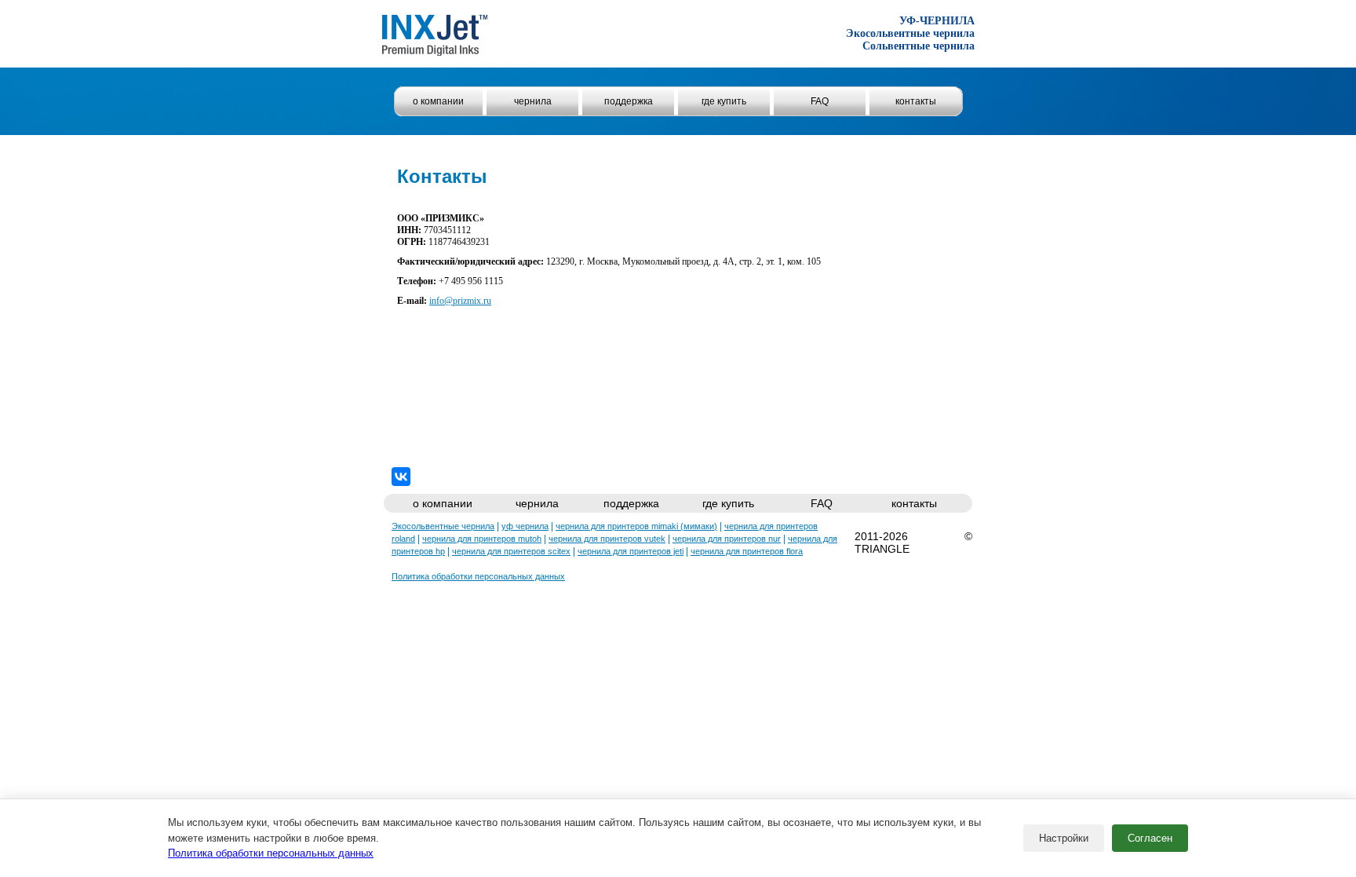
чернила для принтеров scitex (511, 551)
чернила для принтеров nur (727, 538)
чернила (533, 101)
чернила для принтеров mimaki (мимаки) (636, 526)
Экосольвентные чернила (443, 526)
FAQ (820, 101)
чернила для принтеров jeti (630, 551)
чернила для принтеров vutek (607, 538)
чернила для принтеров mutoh (481, 538)
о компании (438, 101)
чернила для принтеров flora (747, 551)
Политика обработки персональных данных (271, 853)
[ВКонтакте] (401, 476)
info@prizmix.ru (460, 300)
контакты (915, 101)
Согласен (1150, 838)
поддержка (628, 101)
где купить (724, 101)
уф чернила (525, 526)
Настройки (1063, 838)
